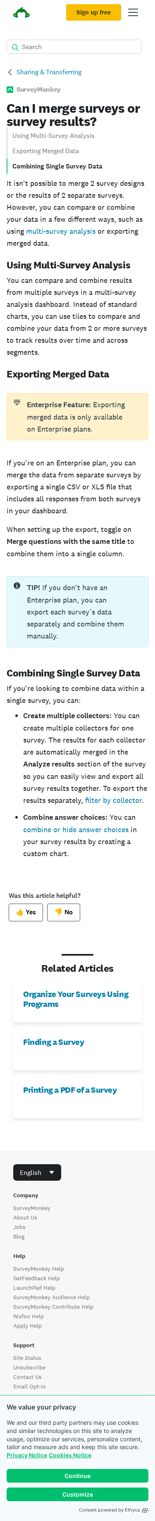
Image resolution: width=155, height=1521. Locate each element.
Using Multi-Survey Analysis (53, 135)
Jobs (19, 1227)
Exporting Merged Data (45, 151)
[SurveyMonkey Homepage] (21, 13)
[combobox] (37, 1172)
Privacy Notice (27, 1455)
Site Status (27, 1358)
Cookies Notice (70, 1455)
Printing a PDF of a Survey (70, 1089)
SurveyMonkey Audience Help (51, 1297)
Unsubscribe (29, 1367)
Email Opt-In (29, 1386)
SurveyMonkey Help (38, 1268)
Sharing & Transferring (49, 72)
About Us (25, 1217)
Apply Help (27, 1325)
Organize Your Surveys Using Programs (75, 999)
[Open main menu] (133, 12)
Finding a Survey (53, 1042)
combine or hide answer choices (76, 829)
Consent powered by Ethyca (109, 1510)
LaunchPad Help (34, 1287)
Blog (18, 1236)
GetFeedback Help (36, 1278)
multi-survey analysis (60, 231)
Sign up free (93, 12)
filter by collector (113, 800)
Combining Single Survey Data (58, 166)
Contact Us (27, 1377)
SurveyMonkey (31, 1208)
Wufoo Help (28, 1316)
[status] (77, 416)
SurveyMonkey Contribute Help (53, 1306)
